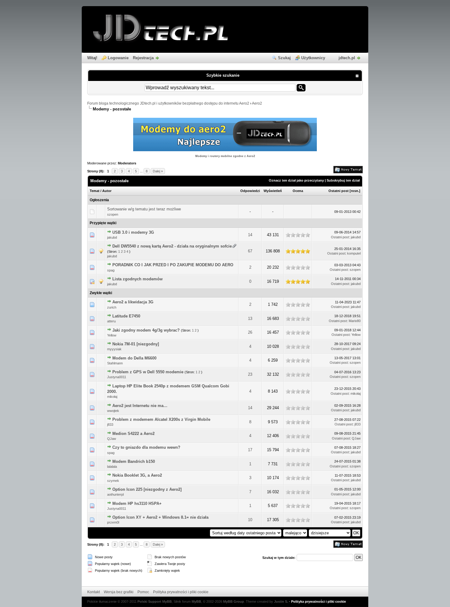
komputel (354, 253)
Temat (94, 191)
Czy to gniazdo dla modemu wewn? (146, 447)
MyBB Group (233, 601)
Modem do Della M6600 (134, 358)
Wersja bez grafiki (118, 592)
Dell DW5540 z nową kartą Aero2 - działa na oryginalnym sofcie (172, 246)
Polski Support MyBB (154, 601)
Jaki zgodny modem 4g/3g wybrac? (146, 330)
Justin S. (281, 601)
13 (250, 318)
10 (250, 519)
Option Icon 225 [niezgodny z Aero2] (147, 489)
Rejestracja (143, 58)
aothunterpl (115, 494)
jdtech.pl (347, 58)
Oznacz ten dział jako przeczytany (296, 180)
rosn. (355, 191)
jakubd (112, 237)
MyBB (196, 601)
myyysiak (114, 349)
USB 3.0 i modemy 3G (133, 232)
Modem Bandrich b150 (133, 461)
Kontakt (93, 592)
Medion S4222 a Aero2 (133, 433)
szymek (113, 480)
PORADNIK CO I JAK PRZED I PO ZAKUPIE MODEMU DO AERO (172, 265)
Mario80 (355, 321)
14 (250, 234)
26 (250, 332)
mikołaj (112, 396)
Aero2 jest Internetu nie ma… (139, 405)
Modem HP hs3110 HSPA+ (137, 503)
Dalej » (158, 171)
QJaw (111, 438)
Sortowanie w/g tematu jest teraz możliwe (144, 209)
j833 (110, 424)
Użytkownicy (313, 58)
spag (110, 270)
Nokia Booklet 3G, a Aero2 (137, 475)
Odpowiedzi (250, 191)
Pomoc (143, 592)
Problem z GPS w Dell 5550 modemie (147, 372)
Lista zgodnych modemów (137, 279)
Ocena (298, 191)
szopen (112, 214)
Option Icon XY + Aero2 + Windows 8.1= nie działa (160, 517)
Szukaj (284, 58)
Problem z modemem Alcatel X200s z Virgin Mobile (161, 419)
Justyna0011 (116, 377)
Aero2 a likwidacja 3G (132, 302)
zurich (111, 307)
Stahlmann (115, 363)
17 (250, 450)
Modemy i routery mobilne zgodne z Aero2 (225, 156)
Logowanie (118, 58)
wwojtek (113, 411)
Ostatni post (338, 191)
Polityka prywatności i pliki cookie (180, 592)
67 (250, 251)
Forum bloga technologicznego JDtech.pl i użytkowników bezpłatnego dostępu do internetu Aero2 (168, 103)
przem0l (113, 522)
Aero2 (257, 103)
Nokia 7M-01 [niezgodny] (135, 344)
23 (250, 374)
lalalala (112, 466)
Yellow (111, 335)
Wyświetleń (273, 191)
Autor (106, 191)
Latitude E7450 (126, 316)
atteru (111, 321)
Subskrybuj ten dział (343, 180)
